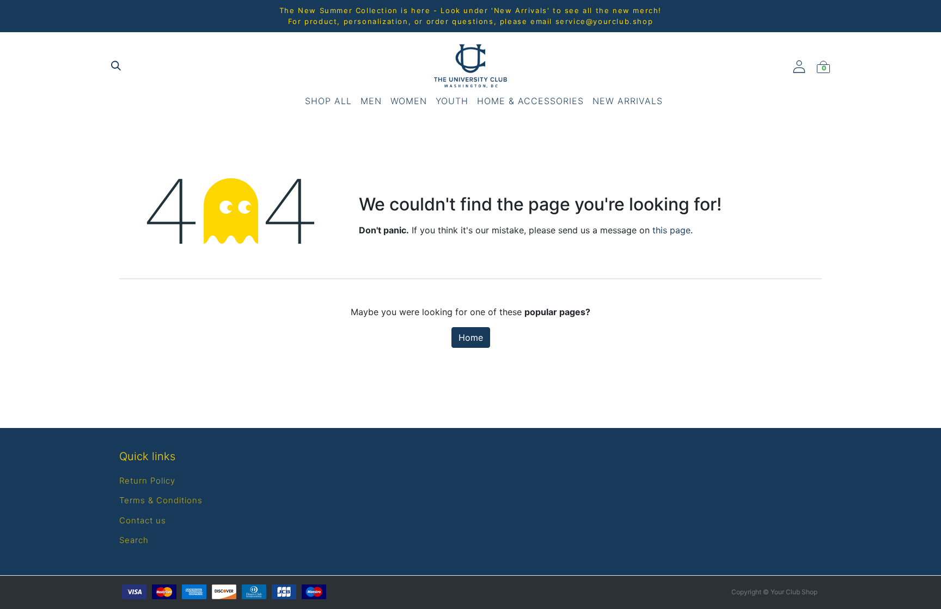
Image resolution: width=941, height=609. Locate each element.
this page (671, 230)
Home (471, 337)
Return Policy (147, 480)
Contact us (142, 520)
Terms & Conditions (161, 500)
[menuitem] (328, 101)
